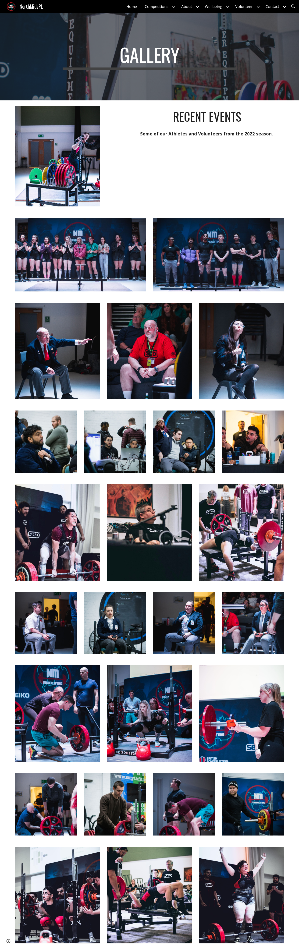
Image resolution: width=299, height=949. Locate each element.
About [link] (186, 6)
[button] (293, 6)
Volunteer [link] (244, 6)
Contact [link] (272, 6)
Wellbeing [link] (213, 6)
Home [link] (131, 6)
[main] (149, 56)
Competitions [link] (156, 6)
